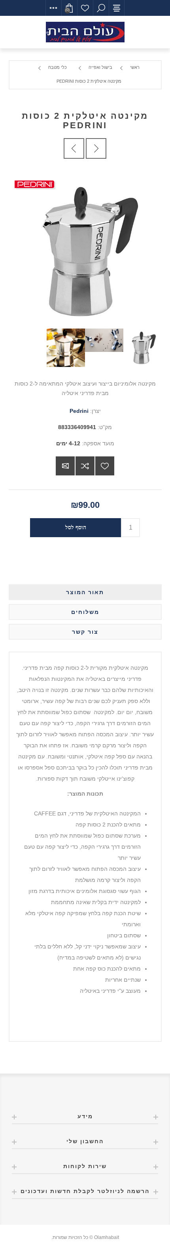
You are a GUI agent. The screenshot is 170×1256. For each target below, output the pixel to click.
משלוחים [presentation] (85, 612)
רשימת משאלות (85, 8)
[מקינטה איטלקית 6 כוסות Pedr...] (74, 148)
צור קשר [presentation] (85, 632)
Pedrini (79, 411)
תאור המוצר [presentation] (85, 592)
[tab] (85, 592)
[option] (142, 348)
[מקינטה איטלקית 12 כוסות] (96, 148)
